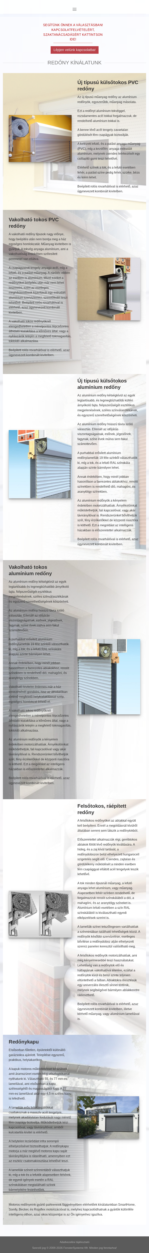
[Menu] (74, 9)
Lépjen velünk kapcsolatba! (75, 50)
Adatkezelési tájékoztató (74, 1242)
